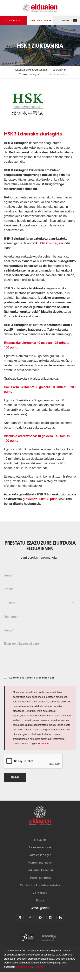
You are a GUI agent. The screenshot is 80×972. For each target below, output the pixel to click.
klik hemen (42, 743)
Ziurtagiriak (59, 69)
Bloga (40, 900)
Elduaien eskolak (40, 847)
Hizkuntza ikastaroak (40, 870)
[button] (66, 20)
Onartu (39, 966)
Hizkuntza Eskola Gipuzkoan (30, 69)
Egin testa (13, 20)
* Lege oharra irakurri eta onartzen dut (31, 677)
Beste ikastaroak (40, 877)
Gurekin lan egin (40, 855)
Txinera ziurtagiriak (30, 74)
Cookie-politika (23, 966)
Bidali (15, 777)
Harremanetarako (41, 20)
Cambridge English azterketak (40, 885)
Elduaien (40, 839)
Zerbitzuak (40, 892)
